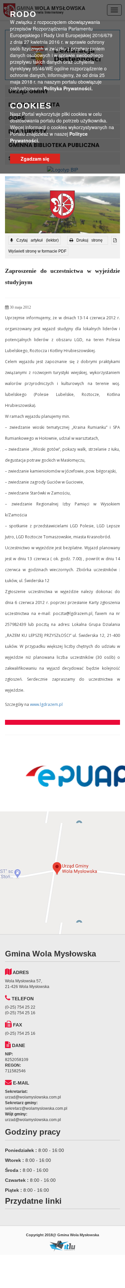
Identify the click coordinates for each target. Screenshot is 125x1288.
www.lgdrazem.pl (46, 704)
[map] (62, 872)
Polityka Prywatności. (68, 88)
